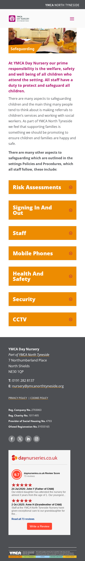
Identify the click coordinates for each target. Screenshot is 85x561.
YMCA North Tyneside (34, 354)
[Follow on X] (20, 439)
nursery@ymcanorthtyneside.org (38, 386)
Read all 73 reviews (23, 519)
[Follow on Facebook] (11, 439)
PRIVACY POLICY (17, 398)
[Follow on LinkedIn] (28, 439)
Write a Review (39, 526)
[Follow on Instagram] (36, 439)
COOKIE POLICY (39, 398)
